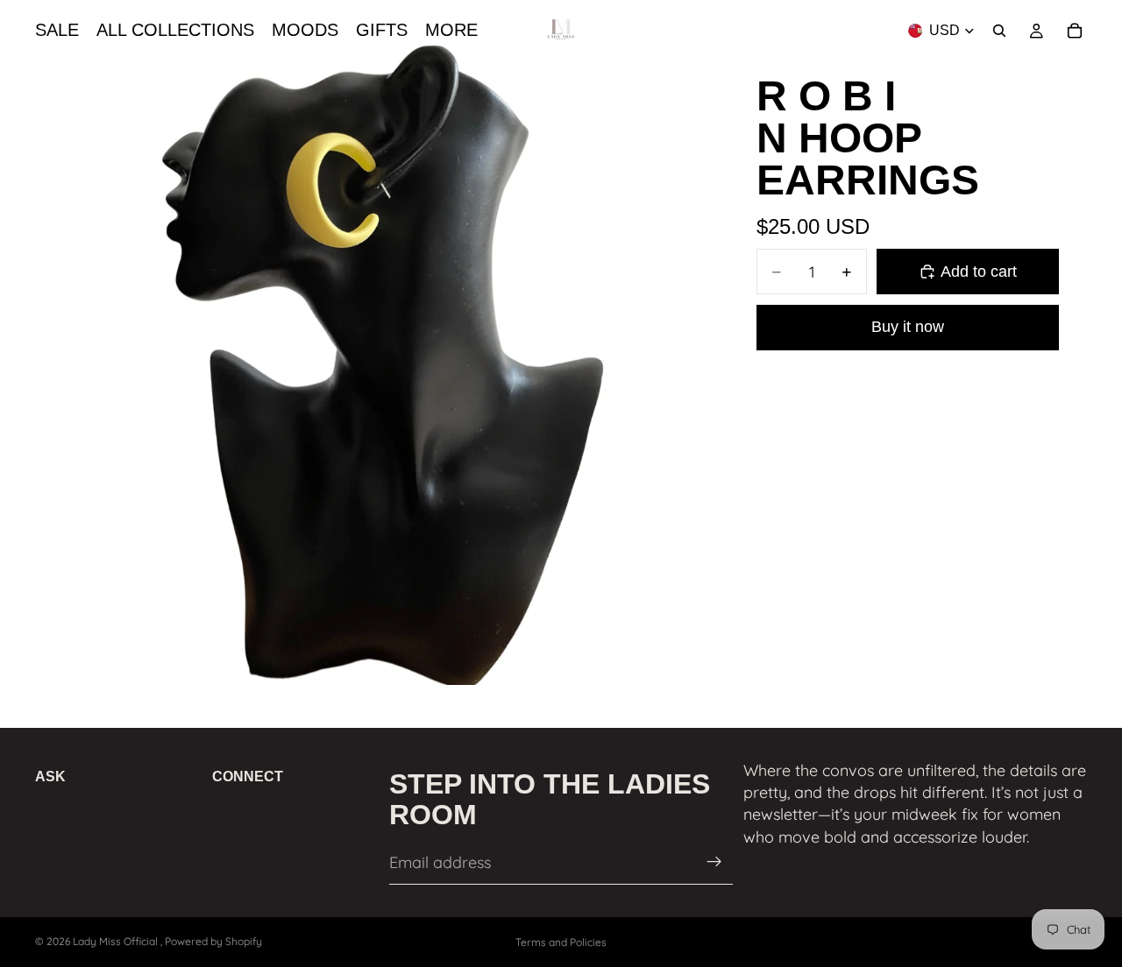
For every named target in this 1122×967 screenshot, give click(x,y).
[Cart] (1074, 30)
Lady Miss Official (116, 941)
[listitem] (451, 31)
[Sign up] (714, 862)
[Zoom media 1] (360, 360)
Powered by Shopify (213, 941)
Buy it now (907, 326)
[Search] (999, 30)
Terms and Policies (561, 942)
